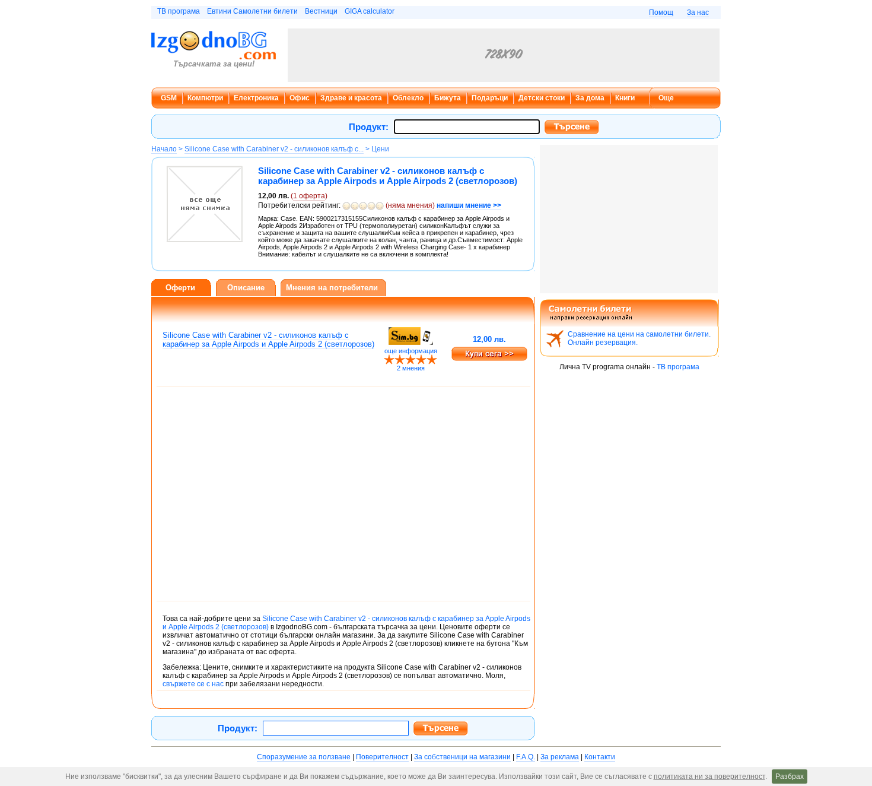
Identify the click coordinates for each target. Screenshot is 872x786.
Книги (625, 98)
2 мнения (411, 368)
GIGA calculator (369, 11)
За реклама (559, 757)
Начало (164, 149)
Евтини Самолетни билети (252, 11)
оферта (309, 196)
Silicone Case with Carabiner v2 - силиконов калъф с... (274, 149)
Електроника (256, 98)
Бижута (447, 98)
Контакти (599, 757)
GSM (169, 98)
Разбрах (789, 776)
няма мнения (410, 205)
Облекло (408, 98)
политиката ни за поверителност (709, 776)
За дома (589, 98)
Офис (299, 98)
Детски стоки (541, 98)
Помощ (661, 12)
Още (666, 98)
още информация (410, 350)
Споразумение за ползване (304, 757)
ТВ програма (178, 11)
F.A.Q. (525, 757)
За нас (698, 12)
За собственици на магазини (462, 757)
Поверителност (382, 757)
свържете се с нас (193, 684)
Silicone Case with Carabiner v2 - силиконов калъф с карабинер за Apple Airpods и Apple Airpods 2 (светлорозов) (268, 339)
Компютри (205, 98)
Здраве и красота (351, 98)
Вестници (321, 11)
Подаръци (490, 98)
